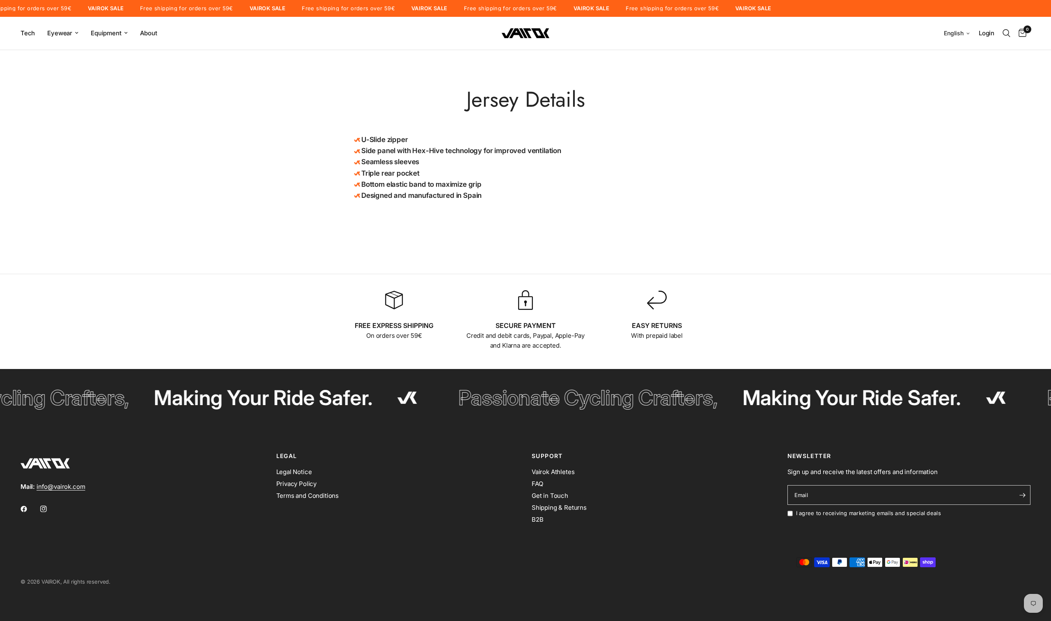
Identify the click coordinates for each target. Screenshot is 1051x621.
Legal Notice (294, 472)
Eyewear (59, 33)
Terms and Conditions (307, 496)
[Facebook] (30, 509)
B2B (538, 519)
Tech (28, 33)
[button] (957, 33)
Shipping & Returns (559, 507)
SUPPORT (547, 456)
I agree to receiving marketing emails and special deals (868, 513)
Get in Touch (550, 496)
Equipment (106, 33)
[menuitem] (31, 33)
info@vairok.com (61, 486)
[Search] (1006, 33)
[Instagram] (49, 509)
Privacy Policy (296, 484)
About (148, 33)
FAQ (537, 484)
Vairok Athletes (553, 472)
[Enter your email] (1022, 495)
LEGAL (286, 456)
